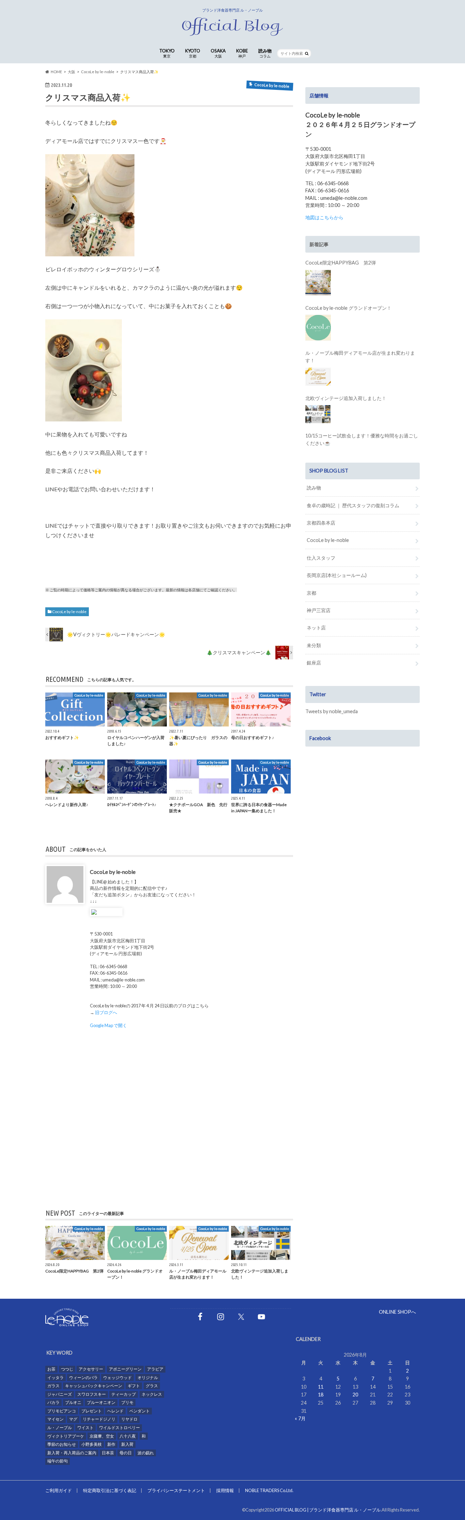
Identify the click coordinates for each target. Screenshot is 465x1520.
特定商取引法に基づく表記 (109, 1490)
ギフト (134, 1385)
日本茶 (108, 1452)
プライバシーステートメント (176, 1490)
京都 (311, 593)
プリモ (127, 1402)
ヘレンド (115, 1410)
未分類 (314, 645)
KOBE (242, 53)
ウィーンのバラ (83, 1377)
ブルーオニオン (101, 1402)
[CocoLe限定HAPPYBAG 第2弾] (318, 282)
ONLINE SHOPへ (397, 1312)
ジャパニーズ (59, 1394)
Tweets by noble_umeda (331, 711)
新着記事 (318, 244)
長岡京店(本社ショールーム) (337, 575)
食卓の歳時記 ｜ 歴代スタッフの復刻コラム (353, 505)
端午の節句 (57, 1460)
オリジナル (148, 1377)
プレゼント (91, 1410)
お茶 (51, 1369)
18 (320, 1394)
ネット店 (316, 627)
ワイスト (85, 1427)
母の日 (125, 1452)
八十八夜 (127, 1436)
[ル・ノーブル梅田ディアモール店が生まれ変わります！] (318, 377)
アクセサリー (91, 1369)
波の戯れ (146, 1452)
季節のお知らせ (61, 1444)
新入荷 (127, 1444)
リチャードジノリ (99, 1419)
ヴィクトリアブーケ (65, 1436)
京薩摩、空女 (102, 1436)
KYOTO (192, 53)
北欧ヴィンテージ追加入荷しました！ (345, 398)
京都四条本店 (321, 523)
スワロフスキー (91, 1394)
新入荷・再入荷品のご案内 (71, 1452)
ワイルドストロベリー (119, 1427)
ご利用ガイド (58, 1490)
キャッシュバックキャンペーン (93, 1385)
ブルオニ (73, 1402)
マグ (73, 1419)
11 (320, 1387)
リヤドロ (129, 1419)
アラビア (155, 1369)
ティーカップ (123, 1394)
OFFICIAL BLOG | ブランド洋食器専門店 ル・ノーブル (328, 1510)
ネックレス (152, 1394)
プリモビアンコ (61, 1410)
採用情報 (225, 1490)
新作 (111, 1444)
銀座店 (314, 663)
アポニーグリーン (125, 1369)
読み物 (265, 53)
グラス (152, 1385)
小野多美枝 (91, 1444)
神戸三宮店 (319, 610)
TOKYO (167, 53)
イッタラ (55, 1377)
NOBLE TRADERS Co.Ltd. (269, 1490)
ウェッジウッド (117, 1377)
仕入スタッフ (321, 558)
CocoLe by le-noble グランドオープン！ (348, 308)
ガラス (53, 1385)
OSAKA (218, 53)
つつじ (67, 1369)
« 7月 (300, 1418)
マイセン (55, 1419)
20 (355, 1394)
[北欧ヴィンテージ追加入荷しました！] (318, 414)
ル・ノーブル (59, 1427)
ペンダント (139, 1410)
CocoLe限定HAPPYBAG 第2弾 (340, 263)
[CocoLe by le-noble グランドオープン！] (318, 327)
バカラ (53, 1402)
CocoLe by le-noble (69, 611)
